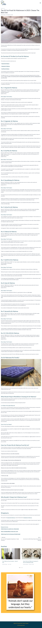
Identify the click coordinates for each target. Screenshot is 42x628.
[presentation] (10, 553)
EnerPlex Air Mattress (10, 151)
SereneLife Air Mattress (11, 311)
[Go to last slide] (2, 558)
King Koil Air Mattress (10, 88)
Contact (27, 623)
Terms (24, 623)
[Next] (39, 558)
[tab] (19, 567)
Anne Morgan (4, 14)
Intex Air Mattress (9, 283)
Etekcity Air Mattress (10, 231)
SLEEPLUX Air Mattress (11, 260)
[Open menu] (40, 3)
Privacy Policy (19, 623)
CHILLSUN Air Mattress (12, 333)
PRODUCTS (3, 8)
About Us (15, 623)
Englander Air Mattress (11, 121)
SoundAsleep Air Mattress (11, 180)
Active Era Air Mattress (11, 207)
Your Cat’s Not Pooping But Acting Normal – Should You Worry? (10, 539)
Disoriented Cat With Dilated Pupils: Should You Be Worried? (32, 539)
